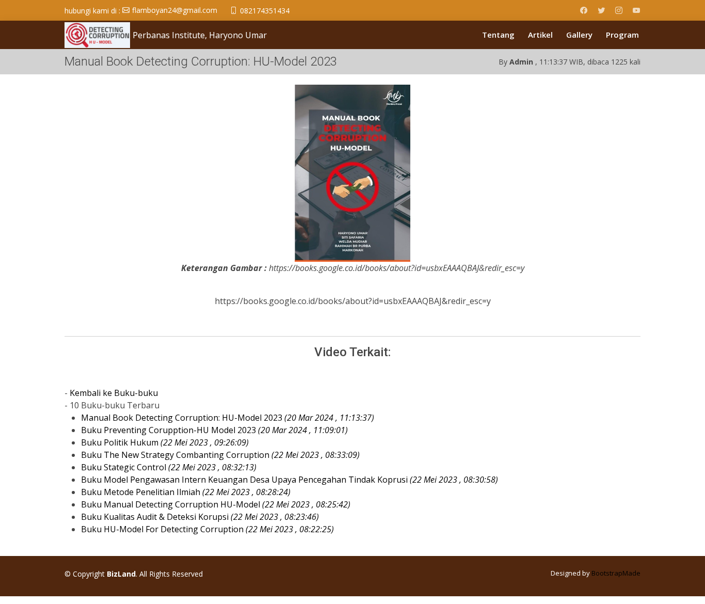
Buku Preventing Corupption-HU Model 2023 (214, 430)
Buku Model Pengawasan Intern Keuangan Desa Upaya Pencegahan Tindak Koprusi (289, 479)
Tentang (498, 34)
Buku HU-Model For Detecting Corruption (207, 529)
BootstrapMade (615, 573)
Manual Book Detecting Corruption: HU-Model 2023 (227, 417)
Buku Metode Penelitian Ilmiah (186, 492)
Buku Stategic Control (169, 467)
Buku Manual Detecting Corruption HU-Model (215, 504)
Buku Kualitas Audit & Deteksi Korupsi (200, 516)
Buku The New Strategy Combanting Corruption (220, 454)
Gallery (579, 34)
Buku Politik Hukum (165, 442)
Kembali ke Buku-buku (114, 393)
